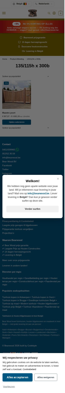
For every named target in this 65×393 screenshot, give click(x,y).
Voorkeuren (9, 386)
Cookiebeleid (29, 369)
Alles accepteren (17, 377)
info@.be (38, 193)
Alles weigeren (45, 377)
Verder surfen (32, 209)
